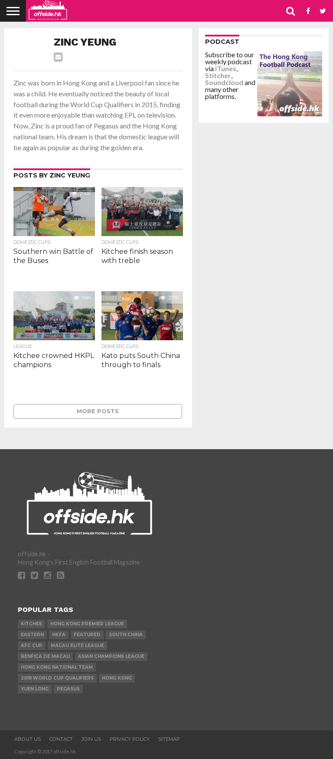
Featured (87, 634)
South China (126, 634)
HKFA (58, 634)
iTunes (225, 68)
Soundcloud (224, 82)
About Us (27, 739)
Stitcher (218, 75)
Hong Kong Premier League (87, 624)
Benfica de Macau (45, 656)
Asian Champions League (111, 656)
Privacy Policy (130, 739)
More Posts (98, 411)
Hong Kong (117, 678)
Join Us (91, 739)
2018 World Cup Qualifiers (57, 678)
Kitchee (31, 624)
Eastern (32, 634)
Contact (61, 739)
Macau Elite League (77, 645)
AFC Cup (31, 645)
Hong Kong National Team (57, 667)
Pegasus (68, 689)
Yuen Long (35, 689)
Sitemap (169, 739)
